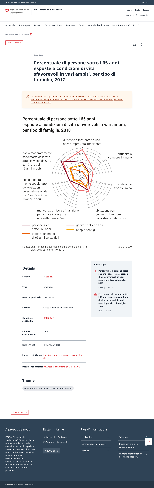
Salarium (123, 437)
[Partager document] (140, 44)
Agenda (85, 450)
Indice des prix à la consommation (128, 445)
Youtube (50, 442)
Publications (87, 437)
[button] (10, 25)
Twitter (64, 437)
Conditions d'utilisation (14, 484)
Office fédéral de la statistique (48, 9)
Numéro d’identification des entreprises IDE (130, 455)
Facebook (50, 437)
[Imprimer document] (134, 44)
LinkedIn (64, 442)
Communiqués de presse (94, 444)
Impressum (29, 484)
